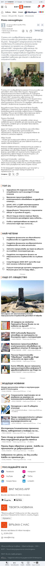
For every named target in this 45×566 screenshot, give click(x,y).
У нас (29, 391)
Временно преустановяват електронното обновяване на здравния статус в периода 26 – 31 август (27, 346)
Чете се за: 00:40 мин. (20, 451)
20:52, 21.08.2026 (16, 401)
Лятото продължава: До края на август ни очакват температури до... (25, 250)
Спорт (20, 12)
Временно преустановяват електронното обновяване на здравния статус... (25, 199)
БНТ (2, 2)
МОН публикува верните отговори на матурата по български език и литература (26, 335)
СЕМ (36, 546)
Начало (4, 16)
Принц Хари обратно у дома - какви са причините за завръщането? (22, 447)
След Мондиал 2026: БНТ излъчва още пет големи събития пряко (23, 263)
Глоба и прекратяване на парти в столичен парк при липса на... (22, 222)
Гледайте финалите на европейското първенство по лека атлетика (24, 244)
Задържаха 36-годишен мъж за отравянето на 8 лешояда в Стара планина (23, 192)
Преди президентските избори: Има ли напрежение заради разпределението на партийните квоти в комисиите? (26, 419)
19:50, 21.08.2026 (6, 433)
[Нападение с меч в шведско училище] (5, 409)
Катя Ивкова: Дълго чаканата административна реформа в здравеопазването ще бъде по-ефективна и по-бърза (26, 368)
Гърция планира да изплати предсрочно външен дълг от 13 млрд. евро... (25, 269)
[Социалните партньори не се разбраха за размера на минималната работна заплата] (5, 398)
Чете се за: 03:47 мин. (19, 433)
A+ (38, 25)
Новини (8, 12)
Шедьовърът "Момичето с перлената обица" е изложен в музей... (24, 211)
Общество (12, 16)
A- (42, 25)
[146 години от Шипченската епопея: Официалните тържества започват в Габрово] (22, 296)
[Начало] (2, 12)
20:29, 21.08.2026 (6, 459)
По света (15, 411)
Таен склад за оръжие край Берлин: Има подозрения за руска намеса (20, 438)
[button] (36, 563)
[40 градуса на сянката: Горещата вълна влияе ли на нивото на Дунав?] (5, 325)
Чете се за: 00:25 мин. (35, 410)
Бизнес (20, 16)
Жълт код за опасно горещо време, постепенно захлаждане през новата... (24, 217)
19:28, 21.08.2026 (6, 442)
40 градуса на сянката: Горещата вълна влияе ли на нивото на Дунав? (25, 324)
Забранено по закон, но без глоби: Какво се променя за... (19, 456)
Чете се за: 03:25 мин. (29, 401)
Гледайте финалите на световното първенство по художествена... (23, 238)
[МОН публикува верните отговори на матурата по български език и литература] (5, 336)
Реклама (22, 227)
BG (42, 2)
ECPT (3, 549)
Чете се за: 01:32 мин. (19, 391)
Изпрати (6, 518)
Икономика (29, 16)
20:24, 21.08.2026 (16, 423)
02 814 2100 (8, 533)
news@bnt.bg (9, 537)
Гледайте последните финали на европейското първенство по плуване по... (25, 256)
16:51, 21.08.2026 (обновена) (19, 410)
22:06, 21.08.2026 (6, 391)
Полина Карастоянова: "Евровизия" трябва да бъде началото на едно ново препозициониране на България (26, 357)
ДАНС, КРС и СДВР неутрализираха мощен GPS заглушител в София (23, 206)
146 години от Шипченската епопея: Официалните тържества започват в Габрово (21, 315)
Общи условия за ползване (10, 546)
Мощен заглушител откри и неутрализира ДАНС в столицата (20, 388)
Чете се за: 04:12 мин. (29, 423)
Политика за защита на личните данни (20, 549)
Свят (14, 12)
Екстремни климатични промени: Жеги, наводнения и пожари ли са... (20, 429)
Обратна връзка (27, 546)
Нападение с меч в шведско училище (24, 407)
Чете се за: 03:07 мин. (19, 459)
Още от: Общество (14, 277)
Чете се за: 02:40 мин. (19, 442)
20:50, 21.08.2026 (6, 451)
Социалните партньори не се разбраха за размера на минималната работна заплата (27, 397)
